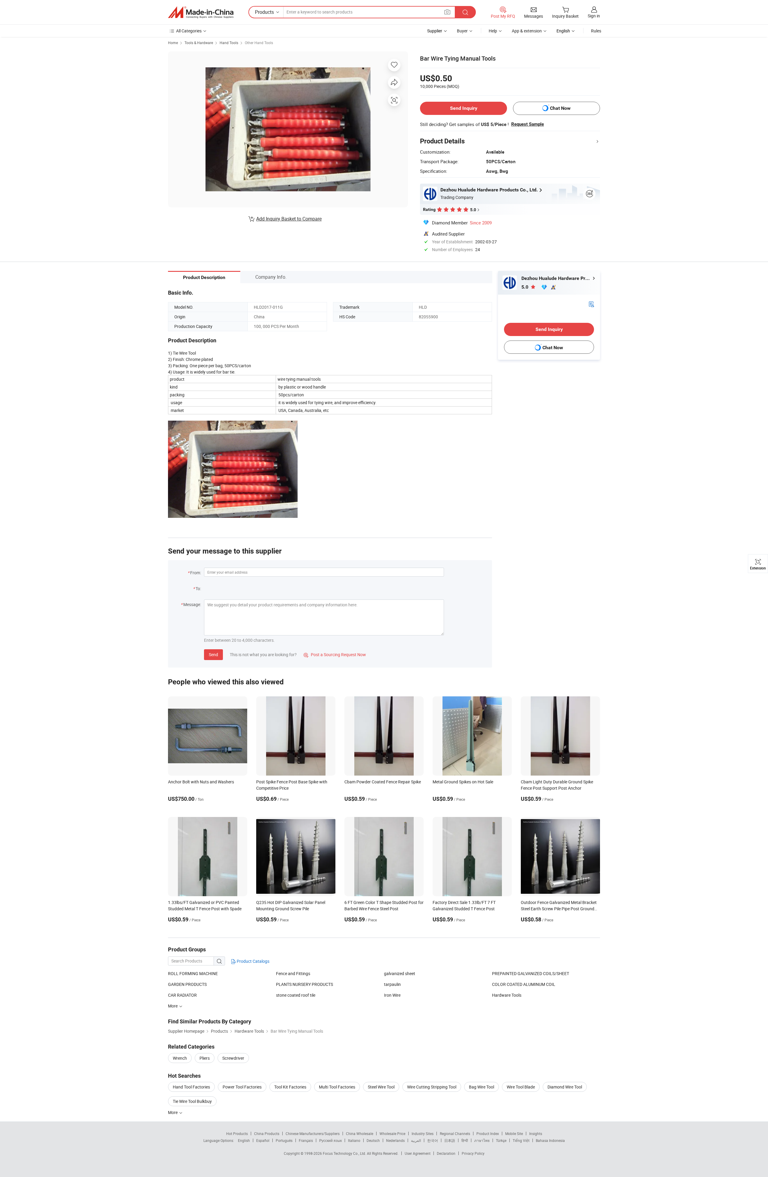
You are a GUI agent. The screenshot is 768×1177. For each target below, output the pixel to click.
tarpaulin (392, 984)
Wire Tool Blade (521, 1087)
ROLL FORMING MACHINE (193, 973)
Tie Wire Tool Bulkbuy (192, 1101)
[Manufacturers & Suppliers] (200, 12)
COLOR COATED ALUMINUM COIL (523, 984)
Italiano (354, 1140)
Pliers (205, 1058)
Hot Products (237, 1133)
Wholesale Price (392, 1133)
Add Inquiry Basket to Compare (289, 218)
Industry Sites (423, 1133)
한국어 (432, 1140)
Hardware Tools (506, 995)
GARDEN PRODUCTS (187, 984)
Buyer (462, 31)
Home (173, 42)
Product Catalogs (252, 961)
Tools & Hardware (198, 42)
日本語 (449, 1140)
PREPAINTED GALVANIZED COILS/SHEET (530, 973)
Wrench (180, 1058)
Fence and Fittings (293, 973)
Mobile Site (514, 1133)
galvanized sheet (399, 973)
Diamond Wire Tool (565, 1087)
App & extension (527, 31)
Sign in (594, 16)
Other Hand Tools (259, 42)
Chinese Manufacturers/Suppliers (313, 1133)
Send (213, 654)
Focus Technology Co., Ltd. (345, 1153)
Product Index (487, 1133)
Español (262, 1140)
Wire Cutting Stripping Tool (431, 1087)
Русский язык (330, 1140)
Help (493, 31)
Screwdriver (233, 1058)
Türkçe (501, 1140)
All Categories (189, 31)
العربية (416, 1140)
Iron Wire (392, 995)
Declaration (446, 1153)
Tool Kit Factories (290, 1087)
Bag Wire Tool (481, 1087)
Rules (596, 31)
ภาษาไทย (482, 1140)
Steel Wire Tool (381, 1087)
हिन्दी (464, 1140)
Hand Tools (229, 42)
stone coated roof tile (295, 995)
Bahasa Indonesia (550, 1140)
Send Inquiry (463, 108)
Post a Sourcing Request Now (335, 654)
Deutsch (373, 1140)
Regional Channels (455, 1133)
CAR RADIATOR (182, 995)
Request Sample (527, 124)
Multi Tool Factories (337, 1087)
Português (284, 1140)
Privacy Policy (473, 1153)
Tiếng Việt (521, 1140)
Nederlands (395, 1140)
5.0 (525, 287)
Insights (535, 1133)
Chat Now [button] (560, 108)
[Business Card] (591, 304)
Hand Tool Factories (191, 1087)
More (173, 1112)
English (244, 1140)
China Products (266, 1133)
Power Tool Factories (242, 1087)
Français (306, 1140)
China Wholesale (359, 1133)
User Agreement (417, 1153)
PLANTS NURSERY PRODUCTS (304, 984)
